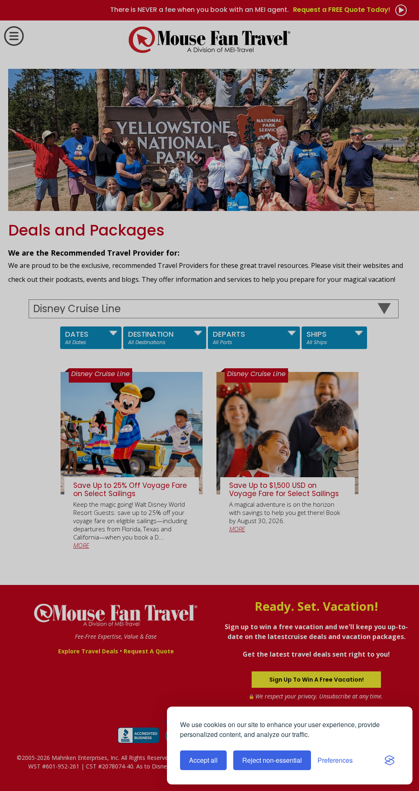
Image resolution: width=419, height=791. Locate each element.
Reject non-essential (272, 760)
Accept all (203, 760)
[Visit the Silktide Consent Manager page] (389, 760)
